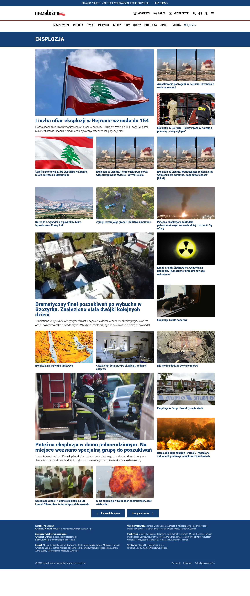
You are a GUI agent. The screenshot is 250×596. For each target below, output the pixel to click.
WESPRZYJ (144, 13)
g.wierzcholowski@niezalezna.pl (76, 528)
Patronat (176, 563)
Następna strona (140, 513)
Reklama (187, 563)
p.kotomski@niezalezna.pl (63, 539)
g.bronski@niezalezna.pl (65, 536)
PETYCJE (104, 25)
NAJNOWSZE (61, 25)
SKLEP (161, 13)
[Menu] (212, 13)
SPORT (164, 25)
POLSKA (78, 25)
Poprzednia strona (110, 513)
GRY (127, 25)
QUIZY (137, 25)
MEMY (117, 25)
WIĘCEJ (189, 25)
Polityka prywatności (205, 563)
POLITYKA (150, 25)
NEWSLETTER (181, 13)
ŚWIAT (91, 25)
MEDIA (176, 25)
